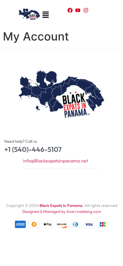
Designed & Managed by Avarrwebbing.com (61, 211)
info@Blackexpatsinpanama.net (55, 161)
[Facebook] (70, 10)
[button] (45, 15)
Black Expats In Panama (60, 205)
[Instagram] (86, 10)
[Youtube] (78, 10)
